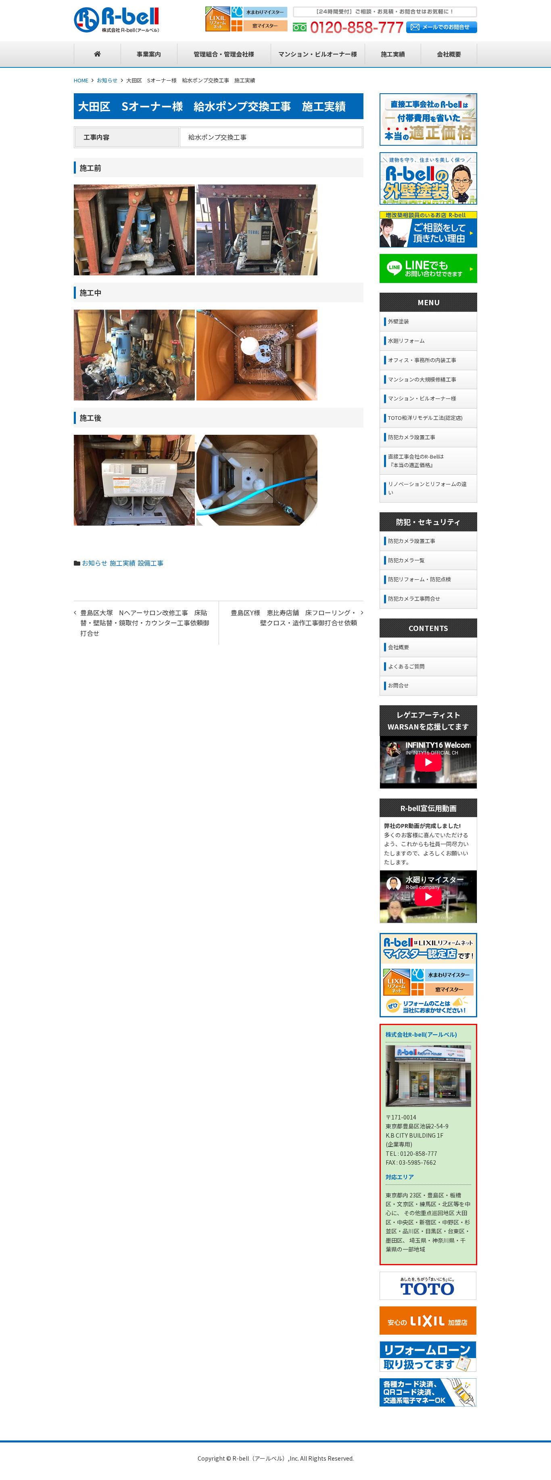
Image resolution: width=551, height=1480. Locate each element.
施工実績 (123, 563)
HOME (81, 80)
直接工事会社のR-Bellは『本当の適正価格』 (416, 461)
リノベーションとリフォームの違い (427, 488)
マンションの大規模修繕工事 (422, 379)
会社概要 (398, 647)
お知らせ (107, 80)
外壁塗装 (398, 321)
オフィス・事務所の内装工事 (422, 360)
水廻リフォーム (406, 340)
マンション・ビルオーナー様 (422, 398)
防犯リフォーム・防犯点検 (419, 579)
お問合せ (398, 685)
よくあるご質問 (406, 666)
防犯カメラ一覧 (406, 560)
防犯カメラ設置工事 (411, 437)
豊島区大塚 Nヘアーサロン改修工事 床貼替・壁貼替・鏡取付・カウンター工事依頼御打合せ (144, 623)
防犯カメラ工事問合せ (414, 598)
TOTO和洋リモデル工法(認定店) (425, 417)
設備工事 (150, 563)
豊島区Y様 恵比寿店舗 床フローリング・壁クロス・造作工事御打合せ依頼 (294, 618)
